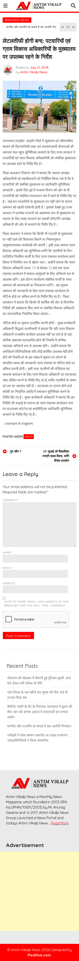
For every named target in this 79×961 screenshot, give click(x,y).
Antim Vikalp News (33, 72)
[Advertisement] (39, 891)
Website (9, 583)
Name (8, 552)
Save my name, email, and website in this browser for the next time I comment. (36, 603)
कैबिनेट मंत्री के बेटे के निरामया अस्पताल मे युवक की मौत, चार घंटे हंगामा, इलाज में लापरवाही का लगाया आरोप (39, 711)
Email (8, 567)
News (28, 436)
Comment (11, 500)
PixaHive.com (39, 955)
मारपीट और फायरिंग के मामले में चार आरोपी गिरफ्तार (32, 27)
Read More (59, 823)
